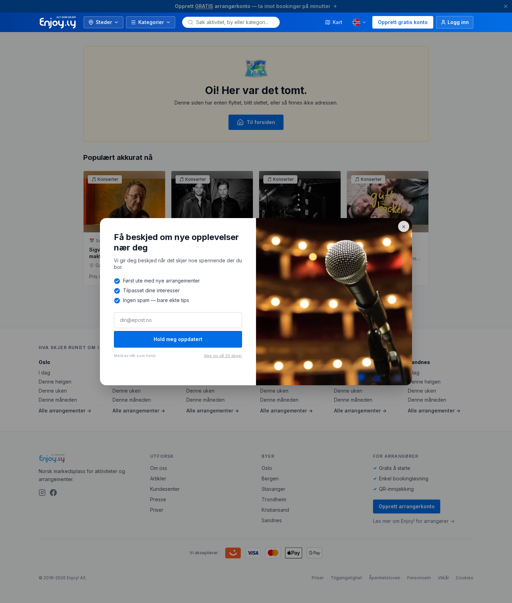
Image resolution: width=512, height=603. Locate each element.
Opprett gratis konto (403, 22)
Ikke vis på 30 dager (223, 355)
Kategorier (151, 22)
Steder (104, 22)
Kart (337, 22)
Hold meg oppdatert (178, 339)
